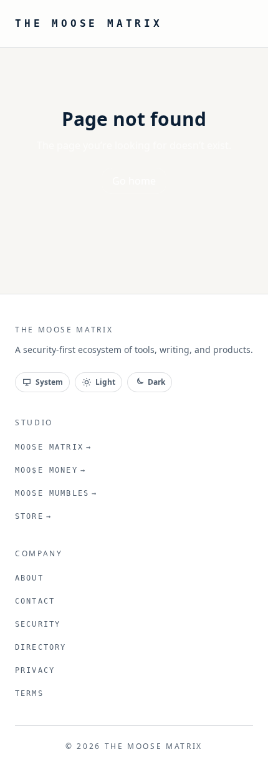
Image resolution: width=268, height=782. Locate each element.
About (29, 578)
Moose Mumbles (56, 493)
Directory (40, 647)
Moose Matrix (53, 447)
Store (33, 516)
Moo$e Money (50, 470)
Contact (35, 601)
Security (37, 624)
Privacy (35, 670)
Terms (29, 693)
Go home (134, 181)
